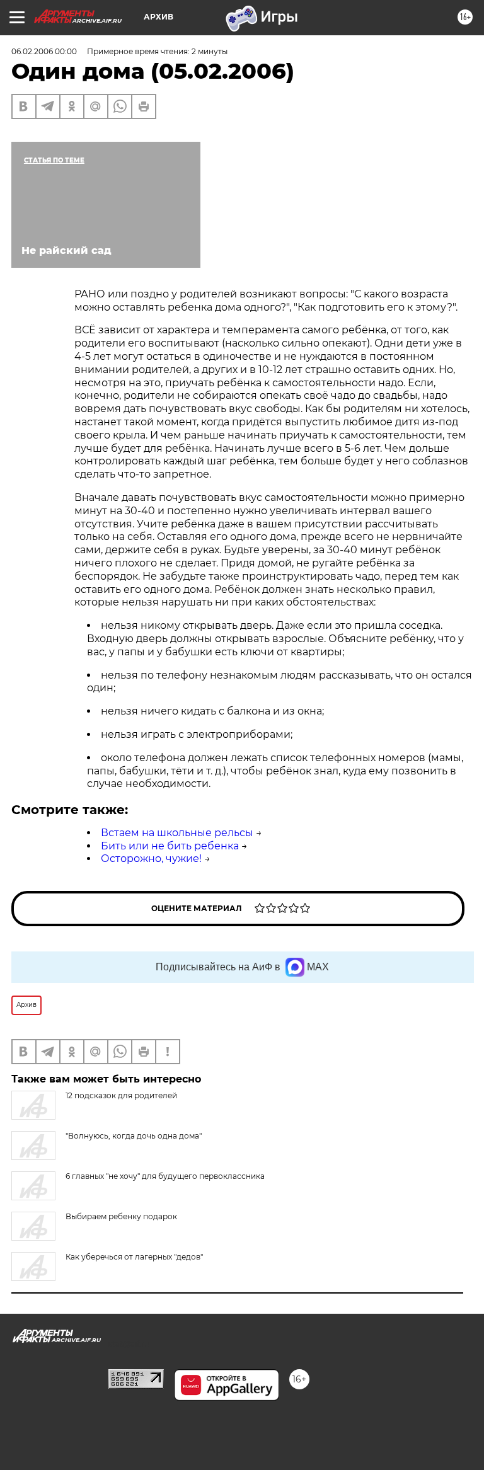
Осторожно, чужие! (151, 858)
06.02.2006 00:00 (44, 51)
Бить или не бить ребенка (170, 846)
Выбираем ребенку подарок (121, 1216)
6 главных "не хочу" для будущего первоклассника (165, 1176)
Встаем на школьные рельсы (177, 833)
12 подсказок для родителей (121, 1095)
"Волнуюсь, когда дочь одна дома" (134, 1135)
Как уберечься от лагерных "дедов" (134, 1256)
